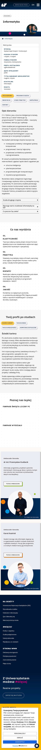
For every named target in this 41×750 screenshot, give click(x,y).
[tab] (7, 96)
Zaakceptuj (20, 742)
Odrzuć (20, 738)
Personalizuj (19, 733)
